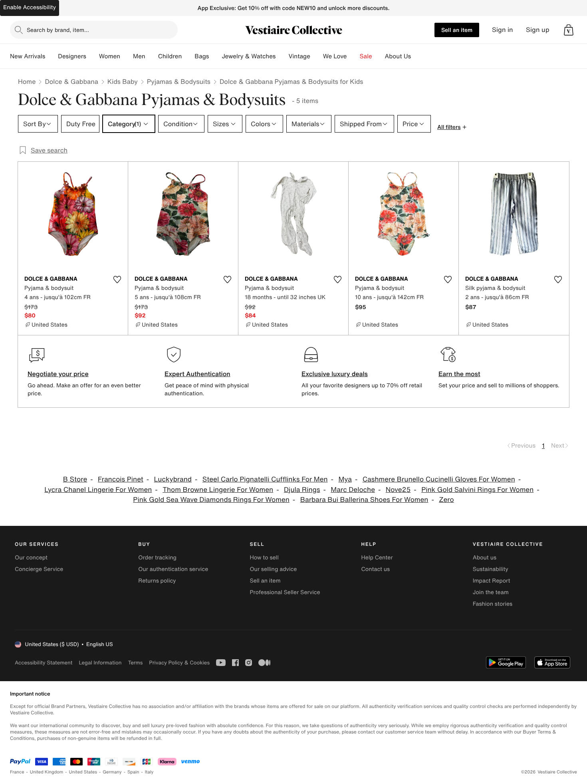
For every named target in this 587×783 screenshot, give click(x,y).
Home (27, 81)
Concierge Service (39, 569)
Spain (133, 772)
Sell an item (456, 30)
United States (83, 772)
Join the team (491, 592)
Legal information (100, 662)
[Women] (126, 56)
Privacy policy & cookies (179, 662)
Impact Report (491, 581)
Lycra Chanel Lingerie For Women (98, 490)
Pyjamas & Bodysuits (178, 81)
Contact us (375, 569)
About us (484, 557)
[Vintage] (316, 56)
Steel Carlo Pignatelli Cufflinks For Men (265, 479)
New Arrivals (27, 56)
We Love (335, 56)
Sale (366, 56)
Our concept (31, 557)
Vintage (299, 56)
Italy (149, 772)
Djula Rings (302, 490)
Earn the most (459, 374)
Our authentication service (173, 569)
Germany (112, 772)
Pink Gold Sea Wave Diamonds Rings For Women (211, 500)
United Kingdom (46, 772)
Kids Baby (122, 81)
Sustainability (490, 569)
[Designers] (92, 56)
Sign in (502, 30)
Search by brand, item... (58, 30)
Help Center (377, 557)
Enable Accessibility (29, 7)
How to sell (264, 557)
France (17, 772)
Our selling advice (273, 569)
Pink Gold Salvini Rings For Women (477, 490)
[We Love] (353, 56)
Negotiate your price (58, 374)
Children (170, 56)
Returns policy (157, 581)
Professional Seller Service (285, 592)
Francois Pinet (120, 479)
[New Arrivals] (51, 56)
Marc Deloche (353, 490)
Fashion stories (492, 604)
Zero (446, 500)
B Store (75, 479)
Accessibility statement (43, 662)
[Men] (152, 56)
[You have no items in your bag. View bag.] (568, 30)
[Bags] (215, 56)
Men (139, 56)
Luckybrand (173, 479)
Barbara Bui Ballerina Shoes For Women (364, 500)
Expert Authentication (197, 374)
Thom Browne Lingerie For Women (218, 490)
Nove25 (398, 490)
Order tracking (157, 557)
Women (109, 56)
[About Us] (417, 56)
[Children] (188, 56)
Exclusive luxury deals (334, 374)
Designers (72, 56)
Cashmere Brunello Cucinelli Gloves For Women (439, 479)
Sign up (537, 30)
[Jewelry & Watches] (282, 56)
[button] (568, 30)
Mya (344, 479)
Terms (135, 662)
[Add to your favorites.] (117, 279)
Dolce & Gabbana (71, 81)
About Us (398, 56)
